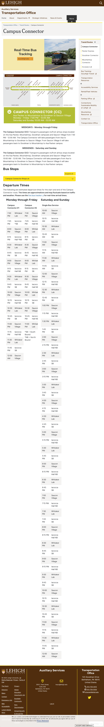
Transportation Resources (88, 79)
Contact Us (88, 119)
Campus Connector (90, 46)
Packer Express (88, 51)
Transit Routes (24, 25)
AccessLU (86, 67)
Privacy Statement (43, 721)
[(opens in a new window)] (12, 3)
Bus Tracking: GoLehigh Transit (90, 72)
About (12, 18)
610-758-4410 (92, 687)
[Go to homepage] (13, 671)
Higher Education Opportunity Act (19, 692)
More (72, 20)
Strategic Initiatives (40, 18)
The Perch (5, 686)
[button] (100, 3)
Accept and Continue (84, 725)
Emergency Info (7, 700)
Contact (4, 697)
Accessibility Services (90, 87)
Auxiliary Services (10, 9)
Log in (52, 704)
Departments (22, 18)
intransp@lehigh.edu (92, 692)
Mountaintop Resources (88, 113)
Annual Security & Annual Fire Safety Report (19, 713)
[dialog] (52, 721)
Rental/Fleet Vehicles (89, 91)
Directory (5, 690)
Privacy (15, 680)
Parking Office (90, 98)
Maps (3, 693)
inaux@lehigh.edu (61, 682)
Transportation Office (19, 12)
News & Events (56, 18)
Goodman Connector (90, 55)
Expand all (69, 174)
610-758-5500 (92, 689)
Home (4, 18)
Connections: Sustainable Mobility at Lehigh (89, 105)
